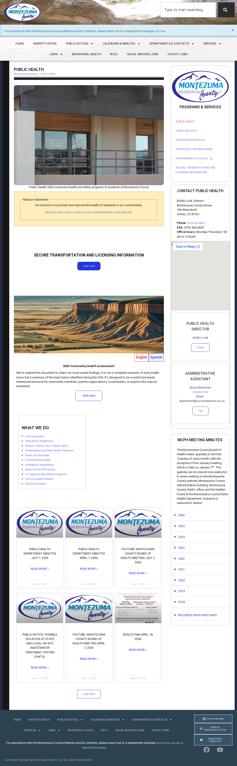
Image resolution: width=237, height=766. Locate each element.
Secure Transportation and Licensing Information (195, 170)
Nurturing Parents (36, 483)
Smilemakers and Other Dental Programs (49, 450)
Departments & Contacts (169, 43)
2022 (181, 558)
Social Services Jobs (142, 54)
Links (54, 54)
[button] (89, 694)
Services (209, 43)
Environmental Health (38, 459)
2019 (181, 591)
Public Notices (77, 43)
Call (200, 410)
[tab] (141, 357)
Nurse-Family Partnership (40, 469)
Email (200, 347)
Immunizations (34, 436)
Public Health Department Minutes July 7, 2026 (40, 553)
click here (160, 31)
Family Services (186, 130)
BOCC (114, 54)
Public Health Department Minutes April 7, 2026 (89, 553)
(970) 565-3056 (195, 223)
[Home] (22, 12)
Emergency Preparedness (39, 464)
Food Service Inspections (39, 441)
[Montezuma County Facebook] (206, 749)
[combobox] (188, 9)
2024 (181, 537)
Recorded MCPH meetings (197, 615)
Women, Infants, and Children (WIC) (46, 445)
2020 (181, 580)
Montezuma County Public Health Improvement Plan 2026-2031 (88, 212)
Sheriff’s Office (45, 43)
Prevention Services (190, 140)
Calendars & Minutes (119, 43)
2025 (181, 526)
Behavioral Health (86, 54)
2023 (181, 547)
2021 (181, 569)
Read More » (40, 568)
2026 (181, 515)
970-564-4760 (200, 392)
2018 (181, 602)
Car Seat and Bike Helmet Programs (46, 474)
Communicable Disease (39, 478)
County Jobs (177, 54)
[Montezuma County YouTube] (220, 749)
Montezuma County (25, 73)
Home (20, 43)
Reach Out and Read (37, 455)
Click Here (89, 266)
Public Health (185, 121)
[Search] (226, 9)
